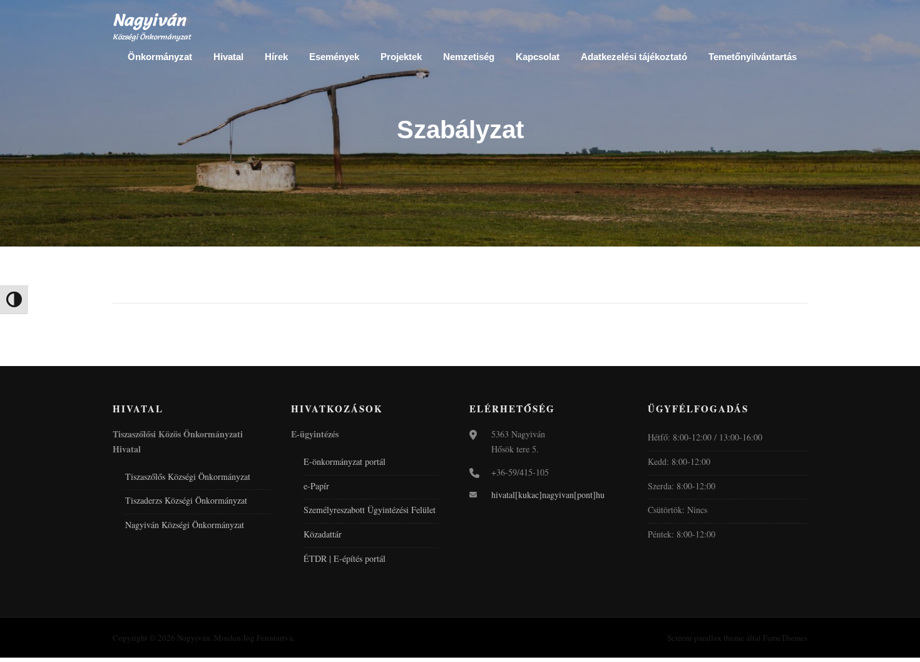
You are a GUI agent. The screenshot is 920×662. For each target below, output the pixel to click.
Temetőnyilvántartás (752, 56)
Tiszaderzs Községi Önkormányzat (186, 500)
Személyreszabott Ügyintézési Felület (370, 510)
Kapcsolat (538, 56)
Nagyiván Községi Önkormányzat (184, 525)
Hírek (276, 56)
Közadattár (323, 534)
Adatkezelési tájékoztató (634, 56)
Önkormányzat (160, 56)
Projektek (401, 56)
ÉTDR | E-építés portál (345, 558)
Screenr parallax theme (705, 637)
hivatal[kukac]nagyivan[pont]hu (548, 495)
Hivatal (228, 56)
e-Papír (316, 486)
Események (334, 56)
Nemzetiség (468, 56)
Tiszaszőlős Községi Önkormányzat (187, 476)
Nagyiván (149, 20)
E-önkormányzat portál (345, 461)
